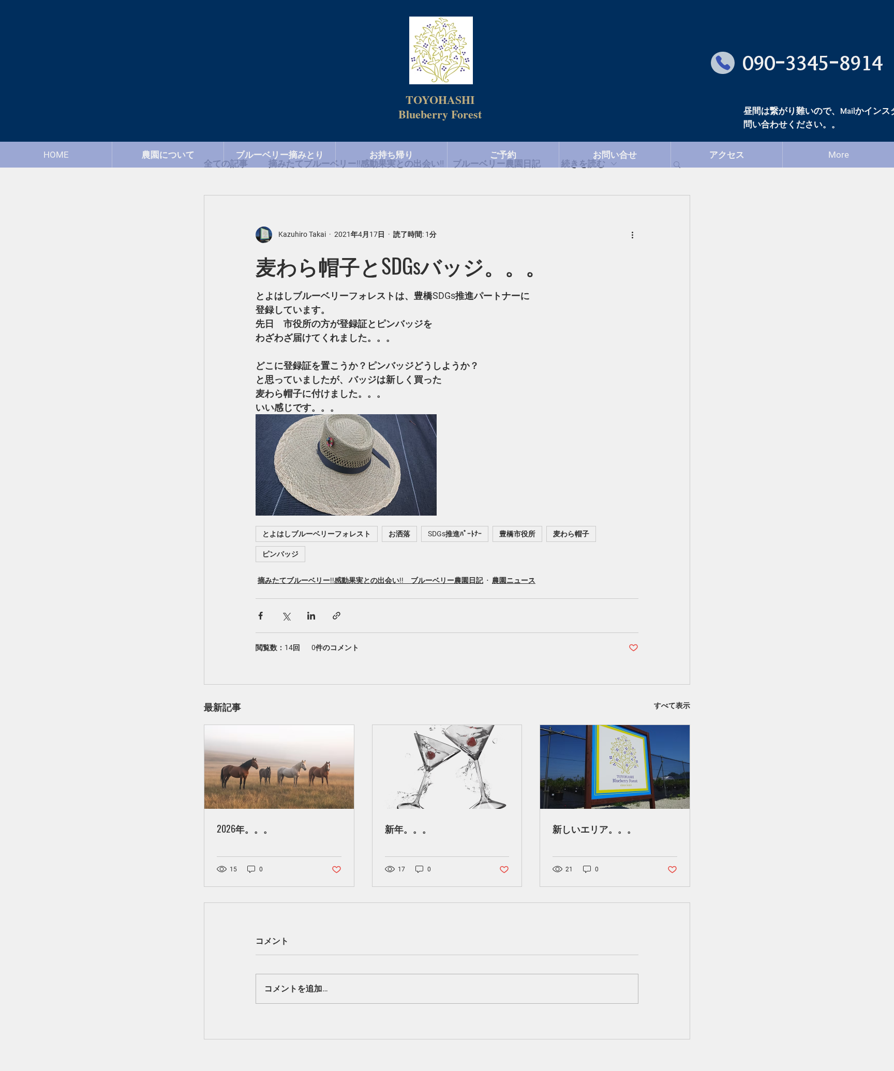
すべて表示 (672, 705)
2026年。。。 (245, 828)
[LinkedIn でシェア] (311, 616)
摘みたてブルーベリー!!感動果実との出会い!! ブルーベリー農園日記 (370, 580)
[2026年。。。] (279, 767)
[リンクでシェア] (336, 616)
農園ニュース (513, 580)
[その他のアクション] (632, 235)
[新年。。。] (447, 767)
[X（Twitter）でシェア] (286, 616)
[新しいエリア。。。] (615, 767)
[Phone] (723, 63)
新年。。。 (408, 828)
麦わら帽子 (571, 534)
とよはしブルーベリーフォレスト (316, 534)
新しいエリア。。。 (594, 828)
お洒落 (399, 534)
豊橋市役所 (517, 534)
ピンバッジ (280, 554)
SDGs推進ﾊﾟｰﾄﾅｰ (455, 534)
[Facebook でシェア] (260, 616)
